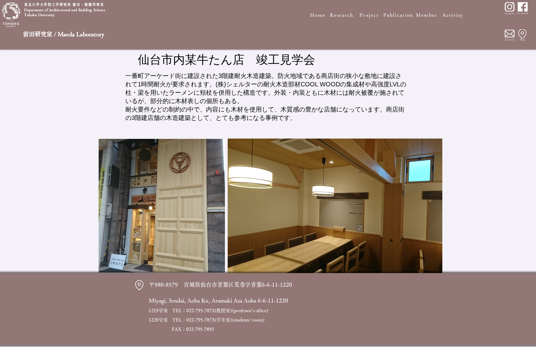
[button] (335, 206)
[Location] (522, 34)
